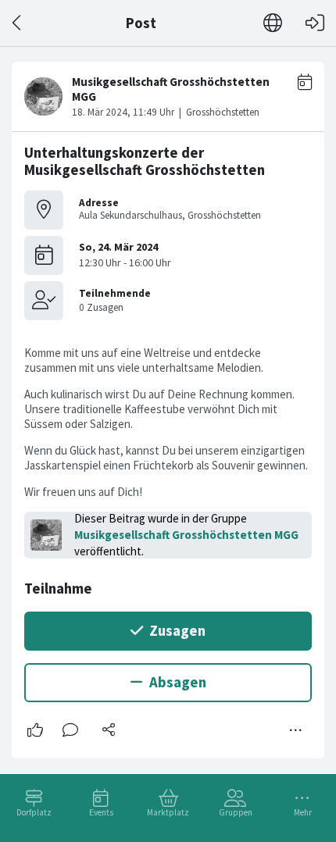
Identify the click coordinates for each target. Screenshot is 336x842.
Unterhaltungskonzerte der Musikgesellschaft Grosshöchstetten (144, 161)
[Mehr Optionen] (296, 730)
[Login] (315, 23)
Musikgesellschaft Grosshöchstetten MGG (186, 534)
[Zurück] (17, 23)
